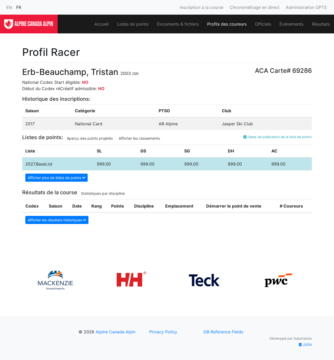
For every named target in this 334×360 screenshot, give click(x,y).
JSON (307, 345)
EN (9, 7)
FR (18, 7)
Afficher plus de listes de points (55, 177)
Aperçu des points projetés (90, 138)
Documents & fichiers (178, 24)
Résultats (321, 24)
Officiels (263, 24)
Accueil (101, 24)
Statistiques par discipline (103, 193)
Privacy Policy (163, 331)
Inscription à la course (201, 7)
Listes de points (132, 24)
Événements (291, 24)
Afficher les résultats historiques (55, 220)
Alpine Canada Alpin (115, 331)
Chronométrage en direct (254, 7)
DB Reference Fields (223, 331)
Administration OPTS (306, 7)
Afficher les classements (139, 138)
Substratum (303, 338)
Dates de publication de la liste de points (279, 137)
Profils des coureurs (227, 24)
